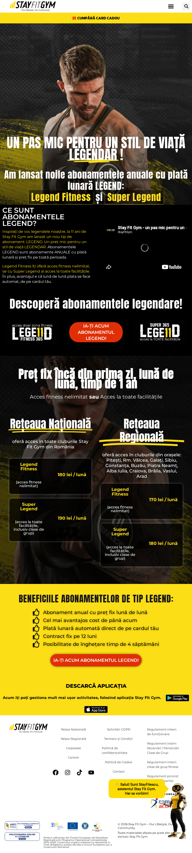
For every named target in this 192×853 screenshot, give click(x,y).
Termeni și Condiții (118, 739)
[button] (170, 6)
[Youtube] (91, 772)
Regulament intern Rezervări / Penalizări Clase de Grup (163, 748)
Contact (119, 771)
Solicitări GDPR (118, 729)
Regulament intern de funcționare (162, 731)
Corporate (73, 748)
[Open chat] (172, 811)
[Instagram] (67, 772)
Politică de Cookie (118, 762)
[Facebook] (56, 772)
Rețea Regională (73, 739)
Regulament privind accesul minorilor (162, 778)
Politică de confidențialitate (114, 750)
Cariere (73, 757)
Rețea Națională (73, 729)
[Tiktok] (79, 772)
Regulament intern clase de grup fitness (162, 764)
